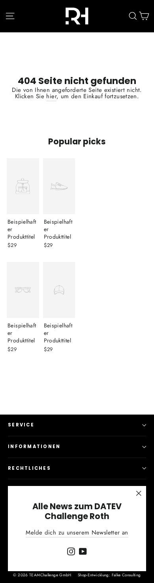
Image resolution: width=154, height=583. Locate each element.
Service (21, 425)
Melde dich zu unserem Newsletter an (77, 532)
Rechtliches (29, 468)
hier (51, 96)
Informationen (34, 446)
